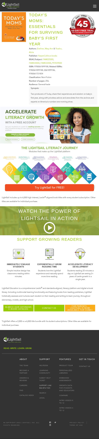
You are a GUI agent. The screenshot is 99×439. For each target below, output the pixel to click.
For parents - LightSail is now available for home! (79, 308)
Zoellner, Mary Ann (45, 48)
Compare (63, 395)
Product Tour (66, 365)
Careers (23, 385)
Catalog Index (27, 395)
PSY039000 (57, 63)
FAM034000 (34, 63)
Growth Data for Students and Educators (66, 388)
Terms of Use (76, 425)
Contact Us (84, 366)
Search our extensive (18, 308)
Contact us (49, 308)
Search (42, 393)
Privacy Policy (77, 422)
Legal (42, 398)
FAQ (21, 390)
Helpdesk (43, 365)
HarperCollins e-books (47, 56)
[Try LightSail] (83, 38)
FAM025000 (48, 59)
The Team (24, 365)
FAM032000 (46, 63)
